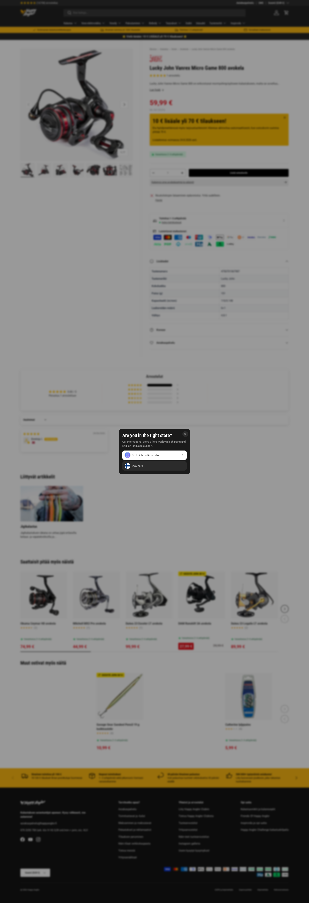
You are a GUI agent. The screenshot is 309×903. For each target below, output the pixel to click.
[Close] (185, 434)
